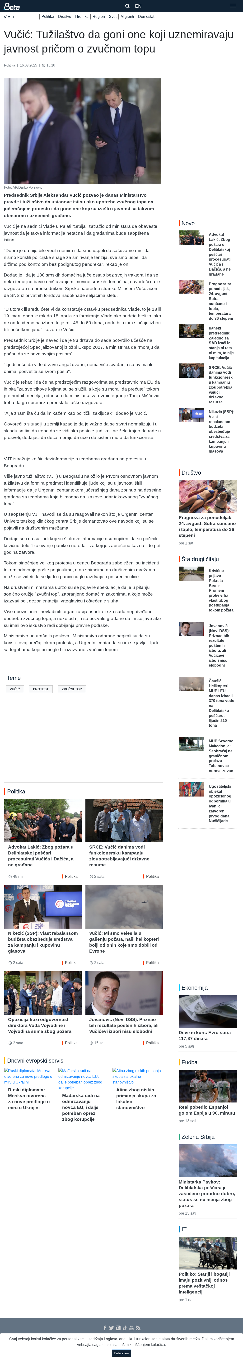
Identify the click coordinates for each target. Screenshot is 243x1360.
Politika (48, 16)
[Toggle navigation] (233, 5)
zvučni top (72, 689)
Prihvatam (121, 1353)
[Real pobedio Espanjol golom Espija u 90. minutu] (208, 1086)
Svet (113, 16)
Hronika (82, 16)
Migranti (127, 16)
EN (138, 6)
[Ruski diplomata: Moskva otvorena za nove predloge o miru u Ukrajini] (29, 1076)
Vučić (15, 689)
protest (41, 689)
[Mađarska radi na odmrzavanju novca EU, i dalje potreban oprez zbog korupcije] (83, 1079)
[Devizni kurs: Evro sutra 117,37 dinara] (208, 1011)
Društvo (64, 16)
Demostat (146, 16)
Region (99, 16)
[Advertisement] (83, 745)
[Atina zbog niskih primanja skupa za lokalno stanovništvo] (137, 1076)
